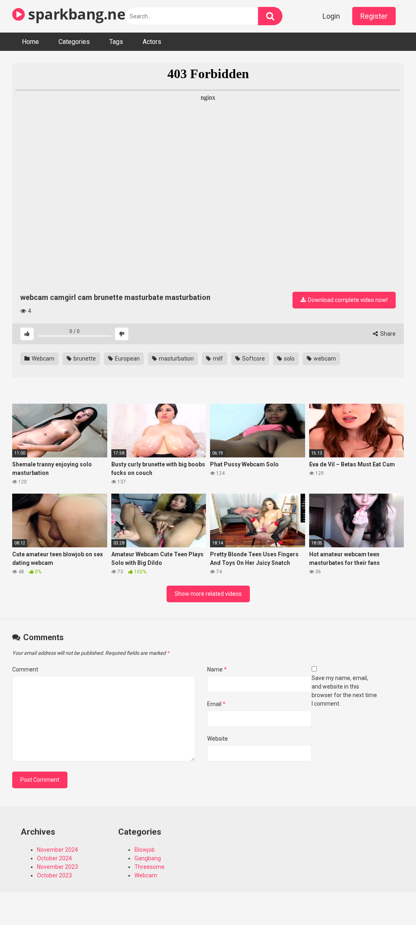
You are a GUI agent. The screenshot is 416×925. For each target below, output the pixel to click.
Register (374, 16)
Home (30, 42)
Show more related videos (208, 593)
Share (387, 333)
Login (331, 16)
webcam (324, 358)
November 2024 (57, 849)
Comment (25, 669)
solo (289, 358)
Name (217, 669)
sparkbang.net (78, 14)
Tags (116, 42)
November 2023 (57, 867)
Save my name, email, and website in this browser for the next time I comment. (344, 691)
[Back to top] (389, 900)
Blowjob (144, 849)
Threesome (149, 867)
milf (217, 358)
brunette (84, 358)
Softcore (253, 358)
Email (216, 704)
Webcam (42, 358)
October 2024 (54, 858)
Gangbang (147, 858)
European (127, 358)
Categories (74, 42)
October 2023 (54, 875)
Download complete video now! (347, 300)
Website (217, 738)
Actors (152, 42)
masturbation (176, 358)
